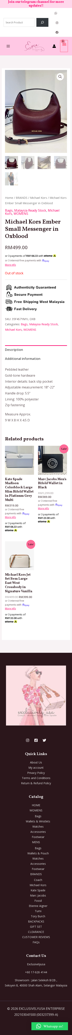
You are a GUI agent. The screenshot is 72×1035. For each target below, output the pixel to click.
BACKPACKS (36, 921)
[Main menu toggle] (8, 46)
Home (9, 198)
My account (36, 767)
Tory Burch (38, 916)
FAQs (36, 942)
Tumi (38, 911)
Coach (38, 880)
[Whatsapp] (55, 13)
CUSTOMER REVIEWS (36, 937)
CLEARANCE (36, 932)
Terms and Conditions (36, 778)
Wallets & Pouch (38, 853)
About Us (36, 762)
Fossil (38, 901)
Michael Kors (38, 198)
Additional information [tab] (22, 358)
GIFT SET (36, 927)
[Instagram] (57, 22)
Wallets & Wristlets (38, 821)
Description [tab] (14, 349)
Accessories (38, 832)
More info (10, 265)
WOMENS (21, 213)
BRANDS (21, 198)
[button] (60, 76)
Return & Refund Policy (36, 783)
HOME (36, 805)
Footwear (38, 837)
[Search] (42, 22)
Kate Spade (38, 890)
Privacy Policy (36, 773)
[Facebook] (57, 32)
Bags (9, 210)
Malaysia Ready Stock (30, 210)
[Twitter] (44, 740)
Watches (38, 826)
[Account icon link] (54, 46)
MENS (36, 842)
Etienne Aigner (38, 906)
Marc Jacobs (38, 895)
